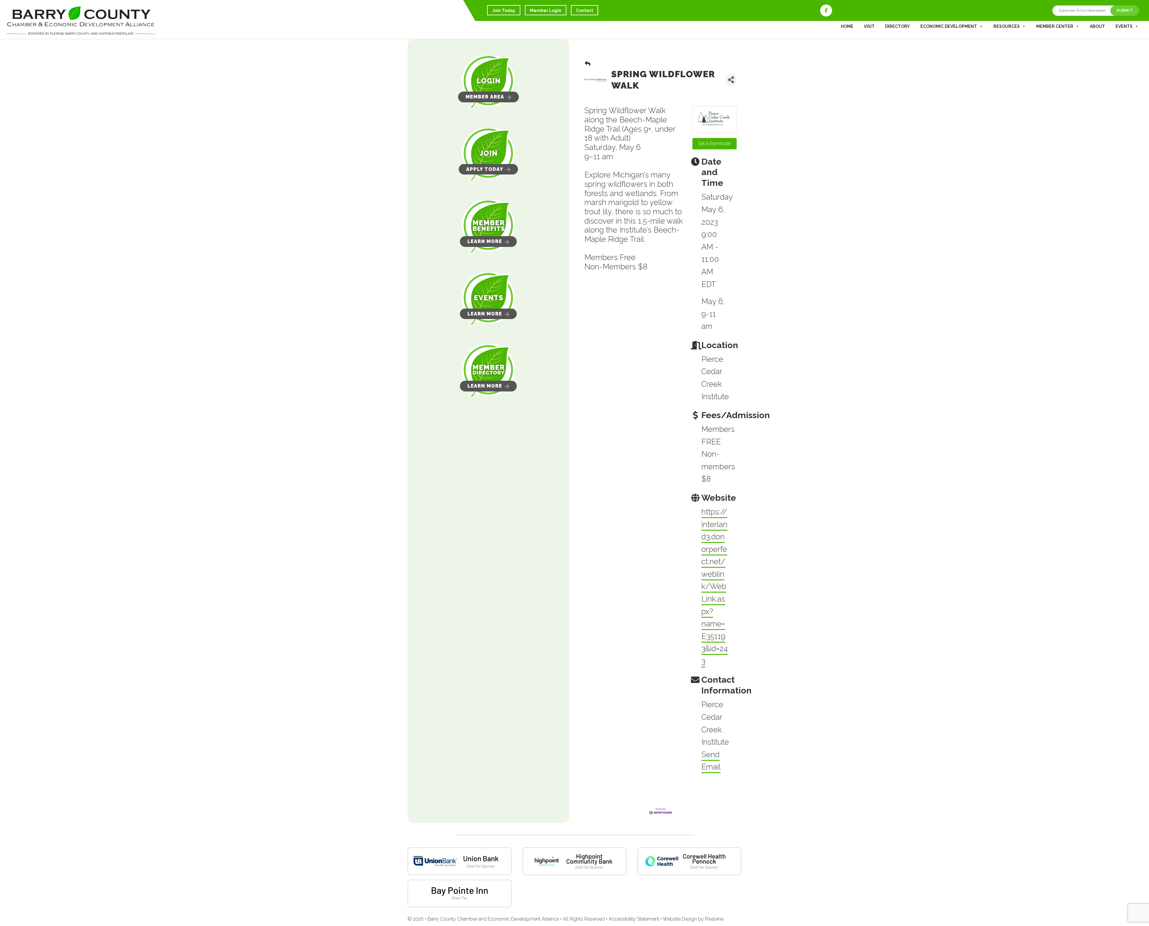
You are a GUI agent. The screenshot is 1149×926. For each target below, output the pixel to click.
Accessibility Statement (634, 919)
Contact (584, 10)
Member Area (485, 97)
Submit (1124, 10)
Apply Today (484, 169)
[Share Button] (731, 79)
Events (1124, 26)
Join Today (503, 10)
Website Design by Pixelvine (693, 919)
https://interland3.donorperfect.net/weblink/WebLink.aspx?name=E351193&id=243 (714, 586)
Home (847, 26)
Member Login (545, 10)
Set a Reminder (714, 143)
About (1097, 26)
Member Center (1054, 26)
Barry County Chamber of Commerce (81, 21)
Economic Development (948, 26)
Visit (869, 26)
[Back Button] (587, 64)
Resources (1006, 26)
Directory (897, 26)
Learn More (484, 241)
